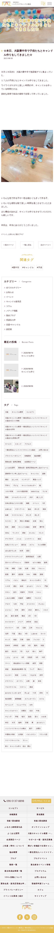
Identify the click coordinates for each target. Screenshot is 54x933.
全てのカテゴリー (13, 287)
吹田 (21, 586)
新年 (23, 610)
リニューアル (21, 705)
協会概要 (37, 456)
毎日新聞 (8, 699)
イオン (15, 580)
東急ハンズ (37, 479)
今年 (16, 610)
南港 (15, 640)
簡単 (44, 509)
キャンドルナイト (11, 711)
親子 (30, 728)
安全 (6, 527)
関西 (6, 497)
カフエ (41, 699)
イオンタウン (31, 734)
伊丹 (41, 675)
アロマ (7, 604)
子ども (15, 485)
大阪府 (20, 598)
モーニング (9, 705)
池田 (23, 645)
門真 (46, 586)
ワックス (16, 533)
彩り (36, 717)
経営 (34, 663)
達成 (31, 687)
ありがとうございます (13, 693)
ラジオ (44, 491)
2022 (30, 610)
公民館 (20, 734)
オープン (20, 681)
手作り (7, 485)
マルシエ (39, 628)
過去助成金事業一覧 (19, 669)
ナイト (38, 586)
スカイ (45, 610)
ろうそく (8, 521)
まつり (15, 657)
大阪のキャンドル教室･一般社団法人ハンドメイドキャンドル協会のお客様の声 (26, 436)
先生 (33, 568)
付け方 (14, 651)
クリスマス (31, 604)
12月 (15, 604)
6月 (29, 645)
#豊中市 (15, 267)
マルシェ (41, 568)
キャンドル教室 (17, 412)
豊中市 (42, 527)
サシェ (25, 740)
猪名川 (24, 580)
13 (47, 693)
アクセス (28, 444)
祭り (34, 651)
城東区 (28, 598)
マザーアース (19, 509)
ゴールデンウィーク (19, 497)
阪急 (29, 717)
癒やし (37, 610)
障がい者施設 (25, 521)
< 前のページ (8, 245)
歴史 (23, 533)
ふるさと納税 (10, 598)
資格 (43, 474)
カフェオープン (30, 699)
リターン (23, 687)
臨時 (20, 723)
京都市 (26, 562)
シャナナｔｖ (29, 539)
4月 (26, 634)
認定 (28, 551)
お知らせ (11, 234)
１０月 (7, 586)
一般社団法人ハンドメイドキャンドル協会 (20, 450)
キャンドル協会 (24, 527)
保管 (34, 527)
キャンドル (35, 474)
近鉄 (28, 640)
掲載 (27, 503)
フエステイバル (10, 687)
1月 (35, 616)
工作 (30, 628)
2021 (31, 497)
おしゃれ (15, 479)
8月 (23, 657)
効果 (6, 515)
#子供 (39, 267)
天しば (26, 693)
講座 (41, 574)
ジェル (19, 539)
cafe (31, 705)
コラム (9, 306)
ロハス (43, 634)
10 (45, 580)
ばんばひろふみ (10, 551)
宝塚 (24, 628)
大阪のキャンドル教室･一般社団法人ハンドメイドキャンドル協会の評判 (26, 428)
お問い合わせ (43, 450)
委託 (15, 586)
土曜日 (38, 728)
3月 (18, 628)
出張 (34, 521)
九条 (20, 568)
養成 (23, 616)
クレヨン (32, 533)
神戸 (40, 651)
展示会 (23, 545)
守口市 (30, 592)
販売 (45, 562)
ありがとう (41, 723)
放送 (39, 539)
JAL (6, 616)
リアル (7, 580)
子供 (6, 568)
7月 (21, 651)
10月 (43, 657)
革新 (40, 663)
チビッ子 (8, 717)
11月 (34, 693)
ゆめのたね (35, 491)
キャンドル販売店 (13, 301)
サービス (8, 444)
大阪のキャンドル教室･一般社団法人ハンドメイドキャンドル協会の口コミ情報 (26, 419)
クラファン (9, 681)
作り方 (37, 509)
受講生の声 (11, 320)
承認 (6, 669)
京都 (26, 723)
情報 (34, 574)
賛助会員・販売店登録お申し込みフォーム (33, 468)
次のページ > (46, 245)
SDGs (7, 533)
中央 (37, 711)
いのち (24, 675)
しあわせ (34, 634)
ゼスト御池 (37, 562)
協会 (29, 509)
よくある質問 (10, 468)
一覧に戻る (27, 245)
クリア (20, 622)
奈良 (39, 681)
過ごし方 (39, 497)
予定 (21, 604)
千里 (13, 634)
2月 (29, 616)
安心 (41, 521)
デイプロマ (9, 539)
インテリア (26, 479)
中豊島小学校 (10, 734)
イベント (4, 234)
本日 (6, 723)
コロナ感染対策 (22, 491)
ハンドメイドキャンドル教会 (15, 728)
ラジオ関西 (42, 545)
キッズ (7, 640)
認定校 (9, 329)
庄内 (41, 693)
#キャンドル (28, 267)
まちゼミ (30, 586)
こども (7, 657)
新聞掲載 (18, 699)
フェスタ (36, 640)
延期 (6, 574)
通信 (6, 479)
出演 (21, 551)
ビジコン (8, 610)
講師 (13, 527)
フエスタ (38, 598)
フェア (32, 669)
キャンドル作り (35, 580)
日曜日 (23, 711)
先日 (31, 711)
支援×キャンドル (13, 324)
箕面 (16, 675)
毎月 (23, 717)
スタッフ (18, 444)
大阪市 (22, 592)
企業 (28, 681)
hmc (28, 574)
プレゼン (41, 604)
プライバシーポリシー (13, 456)
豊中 (13, 574)
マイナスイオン (17, 515)
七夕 (27, 651)
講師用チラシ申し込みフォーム (16, 474)
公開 (39, 557)
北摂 (6, 634)
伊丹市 (28, 622)
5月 (43, 503)
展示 (6, 651)
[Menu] (49, 3)
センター (8, 675)
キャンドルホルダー (29, 485)
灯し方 (28, 515)
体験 (13, 568)
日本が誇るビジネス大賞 (14, 503)
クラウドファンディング (14, 557)
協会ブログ (19, 234)
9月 (37, 657)
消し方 (37, 515)
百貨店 (30, 657)
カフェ (32, 545)
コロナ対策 (9, 491)
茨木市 (7, 645)
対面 (42, 645)
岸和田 (15, 645)
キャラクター (10, 622)
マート (7, 663)
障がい (40, 669)
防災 (36, 622)
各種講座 (27, 456)
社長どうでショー (11, 545)
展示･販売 (14, 616)
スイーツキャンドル (12, 740)
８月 (13, 723)
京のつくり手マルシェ (13, 562)
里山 (20, 634)
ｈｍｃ (38, 592)
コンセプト (30, 412)
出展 (26, 568)
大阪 (6, 412)
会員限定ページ (30, 462)
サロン (7, 592)
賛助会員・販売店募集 (13, 462)
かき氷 (43, 717)
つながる (33, 675)
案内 (35, 645)
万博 (21, 640)
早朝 (16, 717)
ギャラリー (9, 628)
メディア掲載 (11, 310)
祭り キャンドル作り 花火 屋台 (18, 746)
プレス (41, 533)
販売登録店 (30, 557)
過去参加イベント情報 (21, 663)
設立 (15, 592)
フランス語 (43, 734)
